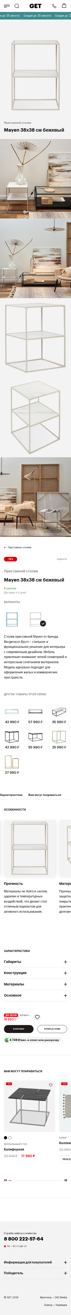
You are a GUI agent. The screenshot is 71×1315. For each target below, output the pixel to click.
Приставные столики (19, 547)
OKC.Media (61, 1297)
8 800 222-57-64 (54, 6)
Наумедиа (61, 1305)
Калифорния (14, 1149)
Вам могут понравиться (44, 794)
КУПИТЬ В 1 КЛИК (52, 1029)
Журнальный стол (15, 1144)
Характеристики (11, 794)
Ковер (63, 1138)
